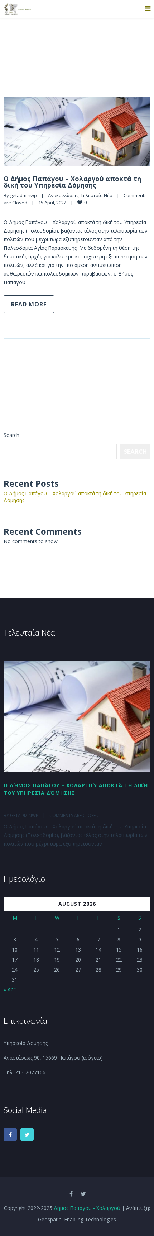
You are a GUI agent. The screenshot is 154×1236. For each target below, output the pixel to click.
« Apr (9, 989)
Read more (29, 304)
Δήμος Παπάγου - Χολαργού (87, 1208)
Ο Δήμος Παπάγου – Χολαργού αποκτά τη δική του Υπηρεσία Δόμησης (72, 181)
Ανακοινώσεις (63, 195)
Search (11, 435)
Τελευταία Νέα (96, 195)
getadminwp (23, 195)
